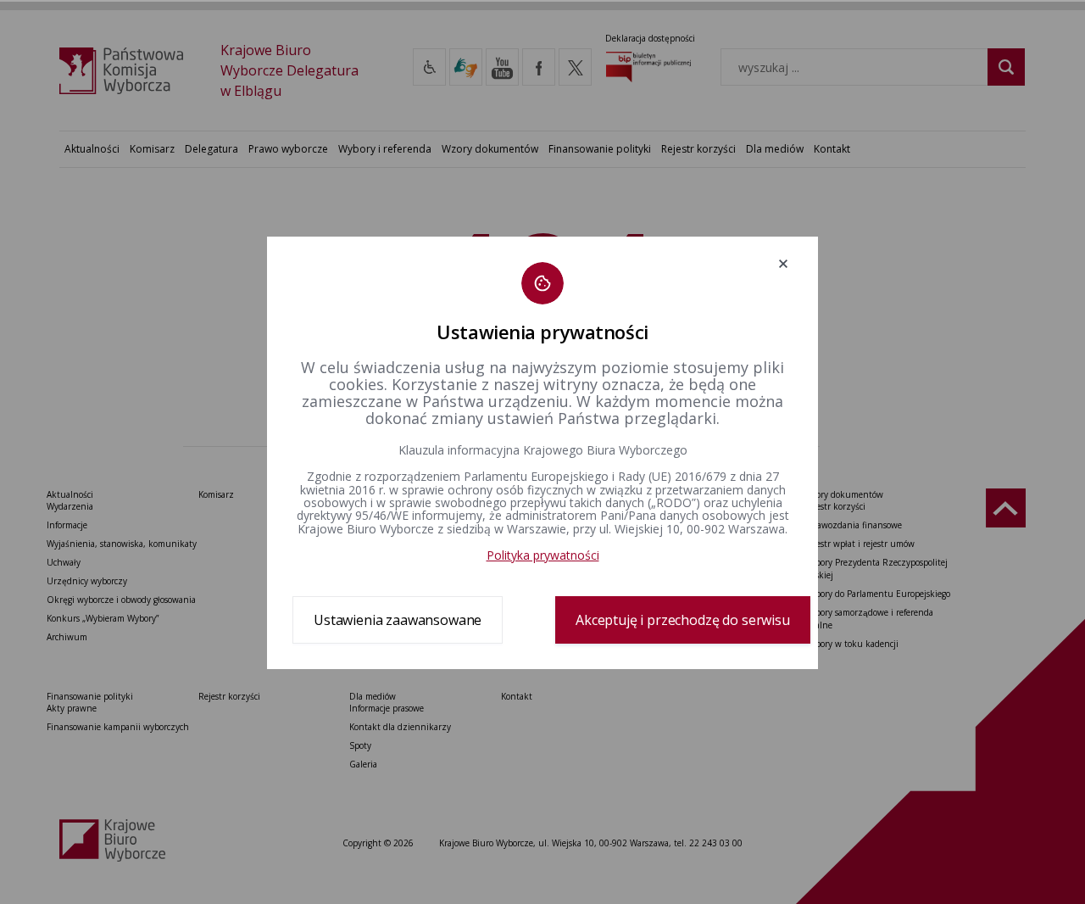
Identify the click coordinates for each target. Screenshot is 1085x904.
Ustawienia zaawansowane (397, 620)
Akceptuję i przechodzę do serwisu (683, 620)
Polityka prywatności (543, 555)
